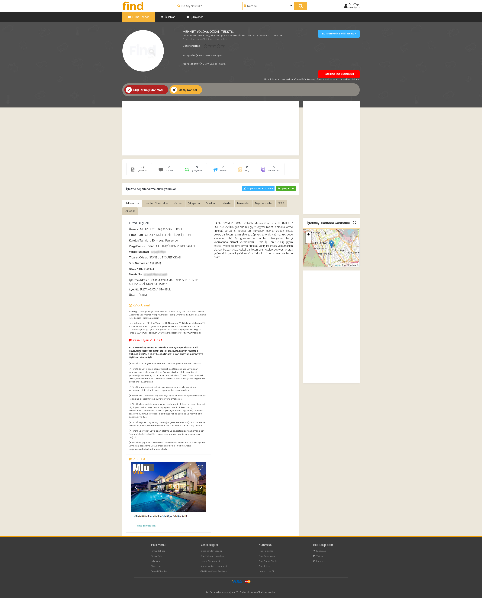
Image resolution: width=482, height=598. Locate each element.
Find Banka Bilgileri (268, 561)
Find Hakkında (266, 551)
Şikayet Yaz (288, 188)
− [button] (308, 240)
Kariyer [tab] (178, 203)
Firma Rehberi (140, 16)
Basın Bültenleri (159, 571)
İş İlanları (169, 16)
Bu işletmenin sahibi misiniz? (339, 33)
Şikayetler (196, 16)
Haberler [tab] (226, 203)
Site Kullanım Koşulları (212, 556)
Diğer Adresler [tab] (264, 203)
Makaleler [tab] (243, 203)
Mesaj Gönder (187, 89)
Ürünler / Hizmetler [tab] (156, 203)
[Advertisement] (210, 128)
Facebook (321, 551)
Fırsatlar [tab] (210, 203)
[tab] (193, 170)
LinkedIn (320, 561)
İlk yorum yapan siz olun (260, 188)
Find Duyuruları (267, 556)
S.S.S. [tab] (281, 203)
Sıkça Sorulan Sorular (211, 551)
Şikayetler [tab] (194, 203)
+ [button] (308, 234)
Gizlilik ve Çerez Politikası (214, 571)
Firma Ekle (156, 556)
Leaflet (337, 264)
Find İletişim (265, 566)
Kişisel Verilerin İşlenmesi (214, 566)
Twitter (319, 556)
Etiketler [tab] (130, 210)
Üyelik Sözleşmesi (210, 561)
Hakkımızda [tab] (132, 203)
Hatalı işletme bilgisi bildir (339, 73)
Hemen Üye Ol (266, 571)
